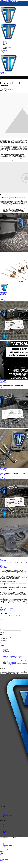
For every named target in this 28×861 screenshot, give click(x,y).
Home (1, 78)
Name (1, 629)
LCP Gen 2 (5, 824)
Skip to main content (12, 0)
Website (1, 634)
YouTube (4, 831)
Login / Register (6, 849)
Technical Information (7, 815)
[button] (2, 300)
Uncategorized (6, 651)
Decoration (5, 78)
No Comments (13, 658)
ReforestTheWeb (9, 89)
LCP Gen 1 (5, 823)
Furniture (4, 650)
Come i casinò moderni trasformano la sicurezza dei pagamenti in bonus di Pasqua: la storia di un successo (14, 657)
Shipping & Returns (7, 818)
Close (1, 642)
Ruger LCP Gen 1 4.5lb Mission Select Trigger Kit (13, 562)
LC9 (3, 825)
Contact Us (5, 814)
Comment (2, 619)
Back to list (2, 609)
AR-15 (4, 826)
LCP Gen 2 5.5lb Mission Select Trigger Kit (11, 385)
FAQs (4, 816)
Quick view (2, 293)
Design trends (5, 649)
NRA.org (5, 832)
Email (1, 632)
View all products (3, 567)
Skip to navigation (4, 0)
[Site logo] (8, 22)
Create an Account (4, 859)
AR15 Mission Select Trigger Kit (8, 297)
